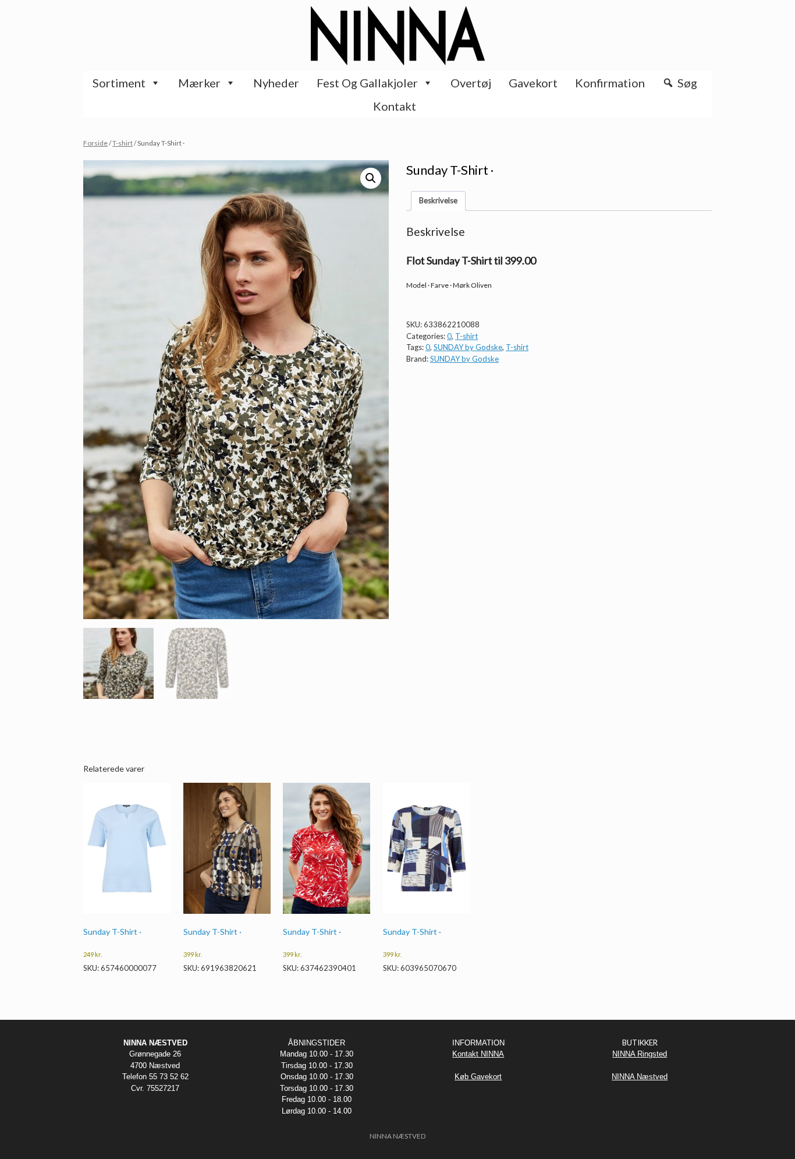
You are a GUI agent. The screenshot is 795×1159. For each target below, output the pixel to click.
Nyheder (276, 83)
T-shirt (122, 143)
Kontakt (394, 106)
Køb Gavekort (478, 1076)
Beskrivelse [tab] (438, 200)
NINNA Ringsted (639, 1054)
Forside (95, 143)
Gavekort (533, 83)
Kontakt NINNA (478, 1054)
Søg (687, 83)
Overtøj (470, 83)
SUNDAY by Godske (468, 347)
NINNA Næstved (640, 1076)
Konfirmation (610, 83)
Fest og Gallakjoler (367, 83)
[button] (370, 178)
